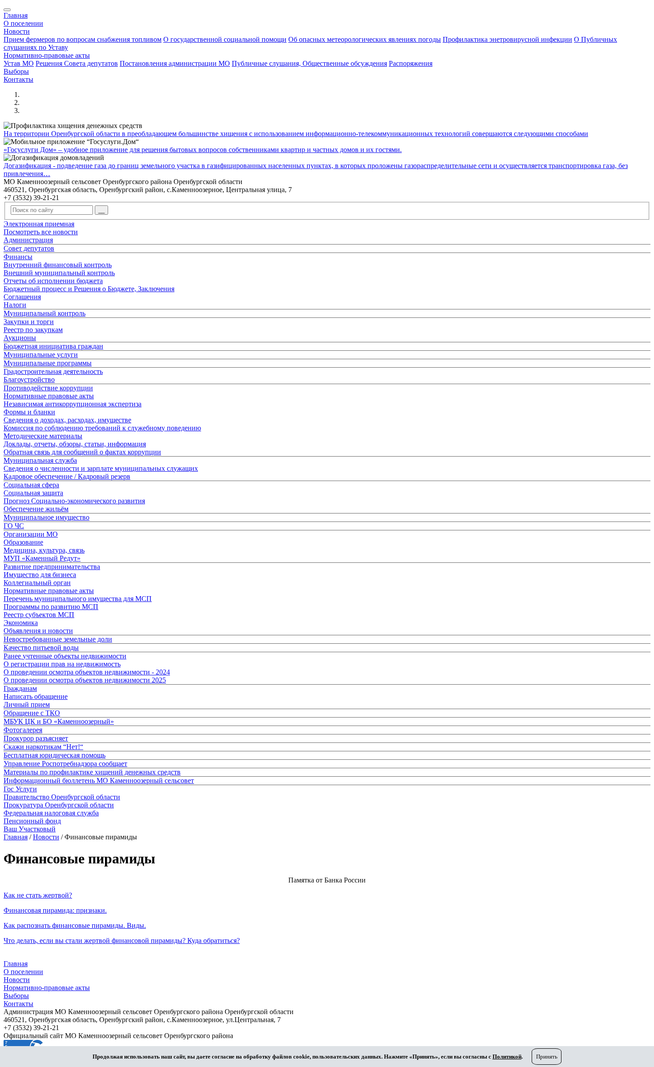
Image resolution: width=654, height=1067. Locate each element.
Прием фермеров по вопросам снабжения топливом (82, 39)
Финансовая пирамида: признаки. (55, 910)
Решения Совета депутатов (77, 63)
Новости (17, 31)
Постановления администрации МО (175, 63)
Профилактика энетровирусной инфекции (507, 39)
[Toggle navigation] (7, 9)
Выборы (16, 71)
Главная (16, 15)
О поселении (23, 23)
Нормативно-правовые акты (47, 55)
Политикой (507, 1056)
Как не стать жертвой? (38, 895)
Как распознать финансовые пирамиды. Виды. (75, 925)
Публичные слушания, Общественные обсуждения (309, 63)
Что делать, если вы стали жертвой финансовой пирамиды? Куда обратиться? (122, 940)
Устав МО (19, 63)
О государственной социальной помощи (225, 39)
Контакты (18, 79)
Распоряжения (410, 63)
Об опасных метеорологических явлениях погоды (364, 39)
